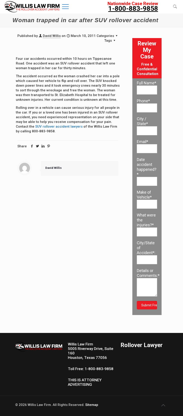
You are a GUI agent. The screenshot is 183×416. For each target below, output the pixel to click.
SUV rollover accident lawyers (59, 126)
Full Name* (146, 83)
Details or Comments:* (147, 273)
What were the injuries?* (146, 220)
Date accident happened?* (146, 167)
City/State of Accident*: (146, 247)
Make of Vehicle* (144, 194)
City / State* (142, 121)
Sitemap (91, 405)
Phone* (143, 101)
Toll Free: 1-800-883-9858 (90, 369)
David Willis (52, 36)
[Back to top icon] (163, 405)
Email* (142, 141)
